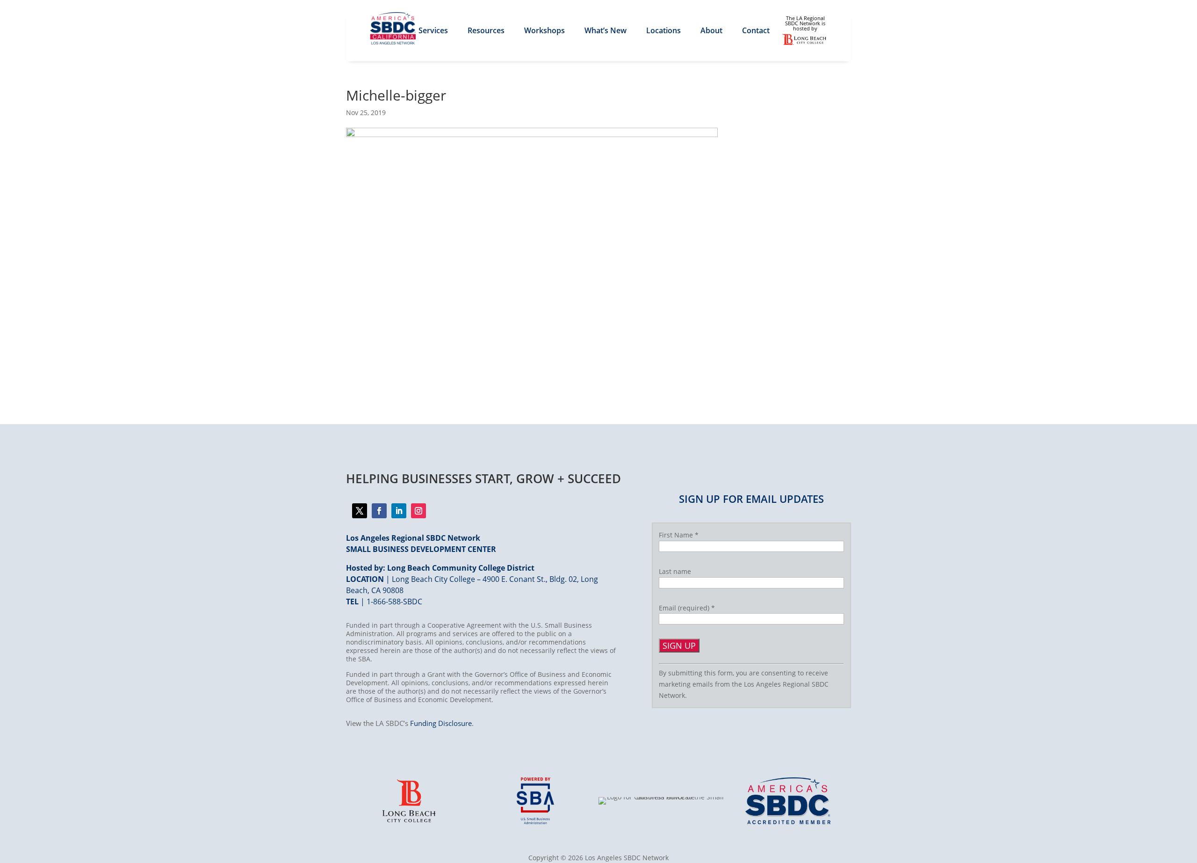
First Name (679, 534)
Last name (675, 571)
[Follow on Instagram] (418, 510)
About (711, 31)
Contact (756, 31)
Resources (486, 31)
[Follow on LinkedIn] (398, 510)
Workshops (544, 31)
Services (433, 31)
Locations (663, 31)
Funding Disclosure (441, 723)
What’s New (605, 31)
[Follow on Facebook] (359, 510)
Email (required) (687, 607)
